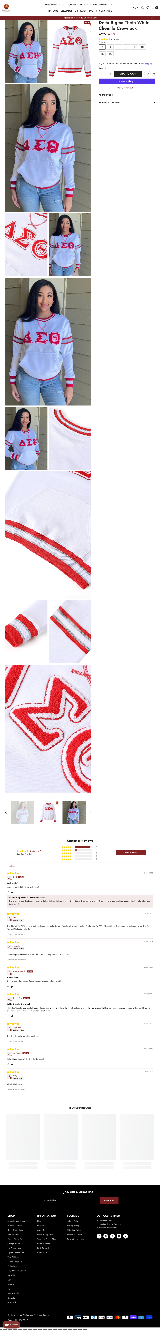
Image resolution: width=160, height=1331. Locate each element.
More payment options (126, 87)
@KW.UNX (23, 1319)
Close (152, 18)
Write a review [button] (131, 852)
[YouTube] (125, 1236)
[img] (13, 873)
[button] (6, 812)
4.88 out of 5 (35, 851)
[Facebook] (99, 1236)
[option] (22, 812)
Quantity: (103, 68)
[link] (23, 1163)
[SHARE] (152, 74)
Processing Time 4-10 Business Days (80, 17)
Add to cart (128, 73)
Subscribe (109, 1200)
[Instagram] (105, 1236)
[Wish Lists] (147, 7)
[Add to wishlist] (147, 74)
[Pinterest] (112, 1236)
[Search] (142, 7)
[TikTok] (119, 1236)
